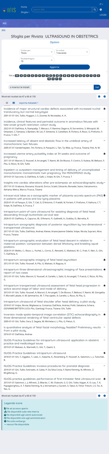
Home (24, 6)
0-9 (17, 75)
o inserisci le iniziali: (20, 87)
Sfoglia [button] (24, 12)
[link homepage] (10, 9)
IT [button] (101, 4)
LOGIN (103, 14)
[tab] (7, 103)
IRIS (3, 30)
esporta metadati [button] (28, 102)
